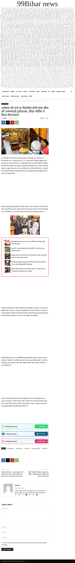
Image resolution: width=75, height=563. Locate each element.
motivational (15, 96)
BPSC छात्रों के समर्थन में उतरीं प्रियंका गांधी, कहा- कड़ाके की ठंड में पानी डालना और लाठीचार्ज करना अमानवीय (28, 270)
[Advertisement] (25, 191)
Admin (5, 118)
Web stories (24, 96)
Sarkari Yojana (61, 91)
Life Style (18, 91)
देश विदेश (12, 91)
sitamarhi (27, 448)
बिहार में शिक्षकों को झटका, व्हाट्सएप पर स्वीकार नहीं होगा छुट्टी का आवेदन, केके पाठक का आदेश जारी (38, 474)
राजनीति (52, 91)
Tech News (32, 91)
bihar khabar (10, 448)
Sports (25, 91)
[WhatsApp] (17, 122)
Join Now (42, 426)
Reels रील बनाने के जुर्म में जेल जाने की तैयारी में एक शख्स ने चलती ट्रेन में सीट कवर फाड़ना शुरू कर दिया (29, 256)
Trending (44, 91)
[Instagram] (20, 495)
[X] (8, 122)
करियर (38, 91)
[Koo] (23, 495)
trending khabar (36, 448)
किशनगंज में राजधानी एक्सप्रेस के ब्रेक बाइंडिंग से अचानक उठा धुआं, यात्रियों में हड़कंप (28, 249)
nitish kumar (19, 448)
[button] (71, 92)
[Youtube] (37, 495)
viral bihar (44, 448)
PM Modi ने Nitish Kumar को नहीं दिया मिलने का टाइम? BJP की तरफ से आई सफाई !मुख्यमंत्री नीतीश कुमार (29, 263)
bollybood (5, 96)
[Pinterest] (12, 122)
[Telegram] (27, 495)
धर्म (49, 91)
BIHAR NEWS (5, 91)
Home (3, 101)
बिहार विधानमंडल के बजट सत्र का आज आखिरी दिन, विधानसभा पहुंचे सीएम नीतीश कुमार (28, 243)
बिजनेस (30, 96)
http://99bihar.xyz (19, 488)
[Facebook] (3, 122)
